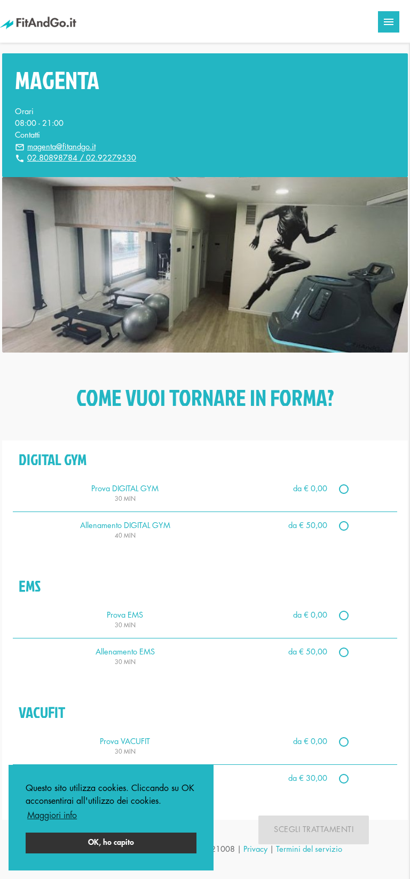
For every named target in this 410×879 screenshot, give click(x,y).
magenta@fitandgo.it (61, 147)
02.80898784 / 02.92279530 (81, 158)
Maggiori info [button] (52, 815)
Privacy (255, 849)
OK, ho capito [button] (111, 842)
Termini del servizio (309, 849)
